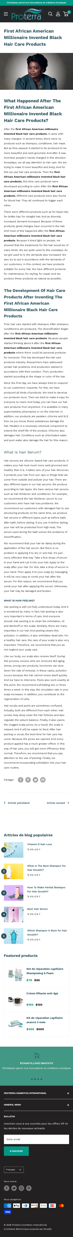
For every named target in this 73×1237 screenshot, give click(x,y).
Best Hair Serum (37, 908)
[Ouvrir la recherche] (50, 14)
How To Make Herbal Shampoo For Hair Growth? (46, 889)
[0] (65, 14)
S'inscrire (16, 1151)
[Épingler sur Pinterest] (28, 780)
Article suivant (56, 802)
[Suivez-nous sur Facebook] (6, 1188)
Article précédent (19, 802)
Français (10, 1169)
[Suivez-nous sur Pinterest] (29, 1188)
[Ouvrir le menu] (6, 13)
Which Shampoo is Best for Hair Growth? (47, 932)
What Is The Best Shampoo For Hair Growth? (46, 867)
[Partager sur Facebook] (20, 780)
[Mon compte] (58, 14)
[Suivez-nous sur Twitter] (14, 1188)
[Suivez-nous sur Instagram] (21, 1188)
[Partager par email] (43, 780)
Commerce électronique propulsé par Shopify (28, 1229)
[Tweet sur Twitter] (35, 780)
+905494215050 (39, 1068)
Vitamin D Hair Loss (39, 844)
